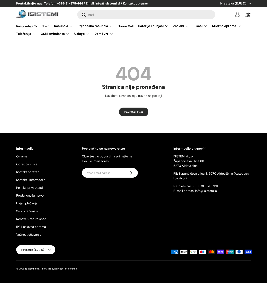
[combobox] (146, 14)
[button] (248, 14)
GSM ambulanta (53, 34)
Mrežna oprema (224, 26)
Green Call (125, 26)
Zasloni (178, 26)
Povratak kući (133, 112)
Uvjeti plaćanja (27, 203)
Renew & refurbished (31, 219)
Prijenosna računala (93, 26)
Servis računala (27, 211)
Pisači (198, 26)
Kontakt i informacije (30, 180)
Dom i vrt (101, 34)
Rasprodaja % (26, 26)
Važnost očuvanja (28, 235)
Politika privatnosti (29, 188)
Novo (45, 26)
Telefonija (23, 34)
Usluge (79, 34)
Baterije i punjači (151, 26)
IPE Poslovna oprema (31, 227)
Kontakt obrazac (27, 172)
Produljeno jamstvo (30, 195)
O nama (21, 156)
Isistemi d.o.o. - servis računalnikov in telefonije (51, 268)
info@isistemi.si (206, 191)
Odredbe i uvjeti (27, 164)
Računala (61, 26)
